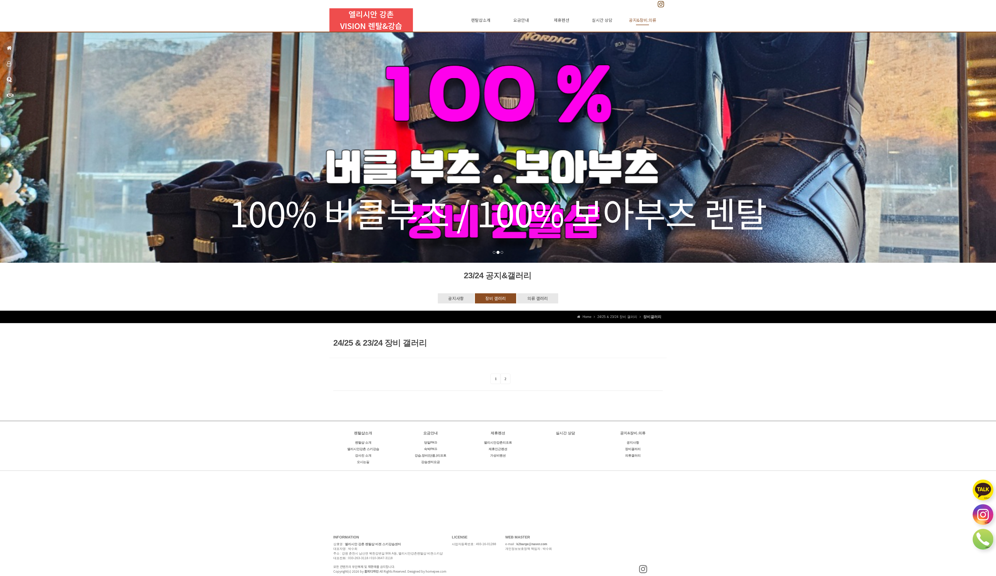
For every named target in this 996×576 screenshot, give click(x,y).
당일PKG (430, 442)
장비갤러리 (633, 449)
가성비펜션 (498, 455)
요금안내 (521, 20)
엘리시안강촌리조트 (498, 442)
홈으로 (9, 48)
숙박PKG (430, 449)
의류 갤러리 (537, 298)
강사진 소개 (363, 455)
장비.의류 (9, 80)
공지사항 (456, 298)
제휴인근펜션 (498, 449)
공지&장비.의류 (642, 20)
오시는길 (363, 462)
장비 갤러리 (495, 298)
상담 (9, 95)
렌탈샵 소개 (363, 442)
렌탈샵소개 (480, 20)
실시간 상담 (602, 20)
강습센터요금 (430, 462)
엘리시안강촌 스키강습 (363, 449)
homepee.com (436, 571)
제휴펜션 (9, 64)
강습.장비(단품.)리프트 (430, 455)
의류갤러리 (633, 455)
